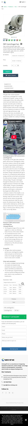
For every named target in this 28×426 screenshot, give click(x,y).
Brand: (6, 86)
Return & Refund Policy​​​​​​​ (11, 402)
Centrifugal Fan (8, 310)
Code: (5, 88)
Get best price (14, 349)
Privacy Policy (20, 402)
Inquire (8, 71)
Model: (6, 84)
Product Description (9, 91)
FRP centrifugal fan (9, 307)
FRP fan (17, 310)
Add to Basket (12, 75)
